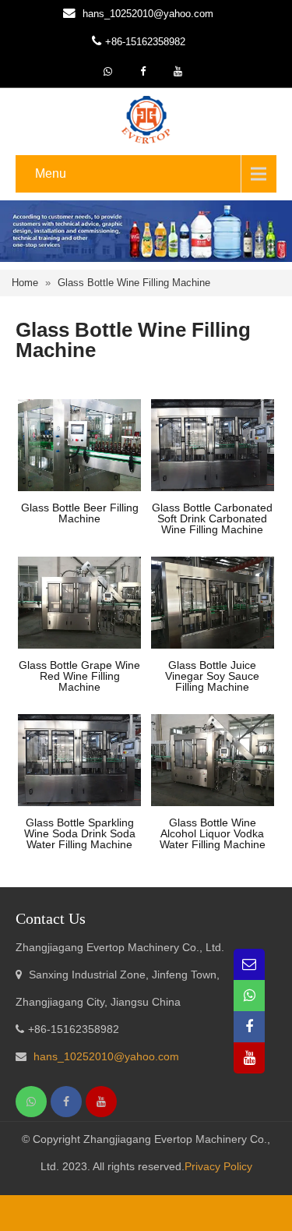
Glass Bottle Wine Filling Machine (134, 282)
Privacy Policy (218, 1166)
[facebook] (142, 71)
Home (25, 282)
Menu (50, 173)
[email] (249, 964)
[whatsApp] (107, 71)
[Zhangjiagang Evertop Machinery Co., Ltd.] (145, 118)
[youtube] (177, 71)
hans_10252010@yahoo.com (148, 13)
